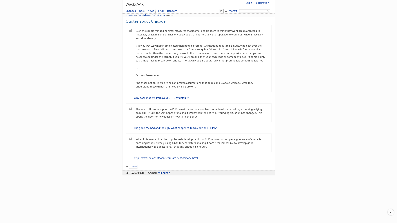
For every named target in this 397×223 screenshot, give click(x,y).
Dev (139, 15)
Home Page (131, 15)
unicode (133, 166)
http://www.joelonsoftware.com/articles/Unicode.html (166, 158)
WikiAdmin (164, 173)
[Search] (268, 11)
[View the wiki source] (226, 11)
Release (146, 15)
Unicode (161, 15)
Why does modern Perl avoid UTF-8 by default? (161, 98)
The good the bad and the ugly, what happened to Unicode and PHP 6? (175, 128)
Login (248, 2)
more (233, 11)
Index (141, 11)
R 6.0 (154, 15)
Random (172, 11)
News (151, 11)
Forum (161, 11)
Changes (131, 11)
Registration (262, 2)
